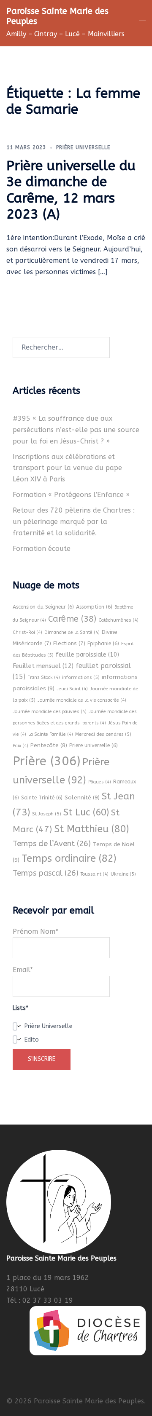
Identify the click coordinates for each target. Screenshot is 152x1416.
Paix (20, 745)
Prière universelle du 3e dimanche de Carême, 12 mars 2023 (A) (71, 190)
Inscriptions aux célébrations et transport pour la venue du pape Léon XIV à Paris (67, 468)
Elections (69, 643)
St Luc (86, 812)
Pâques (99, 782)
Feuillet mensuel (43, 666)
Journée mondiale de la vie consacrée (82, 700)
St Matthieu (91, 829)
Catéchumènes (118, 620)
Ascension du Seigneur (43, 607)
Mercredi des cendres (103, 734)
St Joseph (46, 814)
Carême (72, 619)
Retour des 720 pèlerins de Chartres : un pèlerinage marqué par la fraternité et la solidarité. (74, 521)
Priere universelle (93, 745)
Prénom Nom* (35, 931)
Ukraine (123, 874)
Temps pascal (46, 873)
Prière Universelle (83, 147)
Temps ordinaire (69, 858)
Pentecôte (48, 745)
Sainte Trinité (41, 798)
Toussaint (95, 874)
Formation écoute (42, 549)
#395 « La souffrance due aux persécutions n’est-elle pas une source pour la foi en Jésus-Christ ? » (76, 429)
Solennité (82, 797)
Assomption (94, 607)
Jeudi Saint (72, 689)
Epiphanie (103, 644)
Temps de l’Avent (52, 843)
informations (81, 677)
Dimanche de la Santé (72, 632)
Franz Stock (43, 677)
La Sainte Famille (50, 734)
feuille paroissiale (87, 654)
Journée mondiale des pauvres (50, 711)
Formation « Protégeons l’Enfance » (71, 495)
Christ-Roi (27, 632)
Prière (46, 761)
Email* (23, 970)
